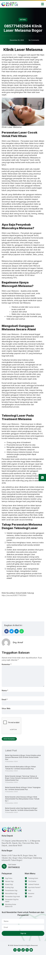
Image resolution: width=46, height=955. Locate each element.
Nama (5, 690)
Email (5, 699)
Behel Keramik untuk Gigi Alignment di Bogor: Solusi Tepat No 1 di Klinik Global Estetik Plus (21, 809)
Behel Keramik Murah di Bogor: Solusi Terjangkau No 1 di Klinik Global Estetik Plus (22, 788)
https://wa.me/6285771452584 (14, 595)
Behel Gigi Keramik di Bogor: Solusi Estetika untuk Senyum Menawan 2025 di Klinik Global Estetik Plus (23, 757)
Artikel (23, 20)
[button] (42, 4)
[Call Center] (4, 866)
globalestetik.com (9, 55)
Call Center (12, 864)
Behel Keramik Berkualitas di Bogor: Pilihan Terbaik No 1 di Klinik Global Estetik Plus (20, 768)
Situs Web (6, 708)
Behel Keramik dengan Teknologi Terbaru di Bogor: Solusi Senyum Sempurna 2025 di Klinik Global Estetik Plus (22, 778)
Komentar (6, 664)
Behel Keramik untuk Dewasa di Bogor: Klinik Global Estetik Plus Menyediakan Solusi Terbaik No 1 (22, 799)
